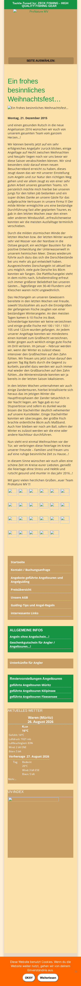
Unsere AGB (19, 597)
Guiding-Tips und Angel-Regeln (33, 605)
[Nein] (76, 971)
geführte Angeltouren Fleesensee (33, 697)
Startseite (18, 562)
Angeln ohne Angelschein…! (29, 637)
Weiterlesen (48, 977)
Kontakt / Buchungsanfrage (30, 570)
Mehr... (12, 778)
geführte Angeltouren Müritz (30, 685)
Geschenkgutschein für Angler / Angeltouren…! (32, 644)
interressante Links (24, 613)
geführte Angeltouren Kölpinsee (32, 691)
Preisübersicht (21, 590)
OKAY (29, 977)
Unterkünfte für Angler (26, 663)
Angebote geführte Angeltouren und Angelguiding (37, 580)
